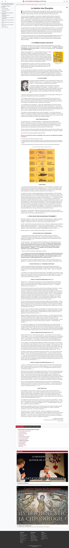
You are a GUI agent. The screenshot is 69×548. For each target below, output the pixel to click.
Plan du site (22, 536)
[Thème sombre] (64, 1)
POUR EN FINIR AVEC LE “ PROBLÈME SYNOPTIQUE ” (8, 18)
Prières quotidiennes (23, 535)
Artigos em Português (34, 540)
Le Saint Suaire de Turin (23, 439)
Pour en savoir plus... (36, 426)
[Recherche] (5, 1)
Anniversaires (43, 536)
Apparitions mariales (22, 444)
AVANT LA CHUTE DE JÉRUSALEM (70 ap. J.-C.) (8, 20)
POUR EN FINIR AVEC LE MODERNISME (6, 16)
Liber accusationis (44, 535)
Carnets (42, 539)
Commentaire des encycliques (24, 436)
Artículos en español (34, 539)
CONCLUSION (4, 11)
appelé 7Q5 (36, 25)
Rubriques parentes (20, 426)
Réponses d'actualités (44, 538)
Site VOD (32, 533)
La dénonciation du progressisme (25, 431)
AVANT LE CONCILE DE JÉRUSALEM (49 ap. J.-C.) (7, 25)
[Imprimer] (67, 7)
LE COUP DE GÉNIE (5, 8)
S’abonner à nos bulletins (22, 541)
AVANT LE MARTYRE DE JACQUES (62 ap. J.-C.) (8, 23)
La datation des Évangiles (7, 4)
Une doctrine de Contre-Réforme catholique (31, 4)
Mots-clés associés (28, 426)
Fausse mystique (22, 443)
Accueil (17, 4)
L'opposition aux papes (23, 433)
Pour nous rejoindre (23, 538)
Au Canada (32, 534)
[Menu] (2, 1)
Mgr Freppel (21, 446)
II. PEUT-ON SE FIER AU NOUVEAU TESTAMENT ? (7, 13)
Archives (21, 533)
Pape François (21, 435)
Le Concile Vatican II (22, 432)
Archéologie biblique (22, 442)
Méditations (43, 534)
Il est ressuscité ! (44, 533)
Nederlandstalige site (34, 536)
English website (33, 535)
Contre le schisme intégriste (24, 437)
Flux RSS (21, 542)
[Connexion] (67, 1)
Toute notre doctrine (22, 4)
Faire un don (22, 539)
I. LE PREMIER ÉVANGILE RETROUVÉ (5, 7)
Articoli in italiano (33, 538)
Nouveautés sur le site (23, 534)
